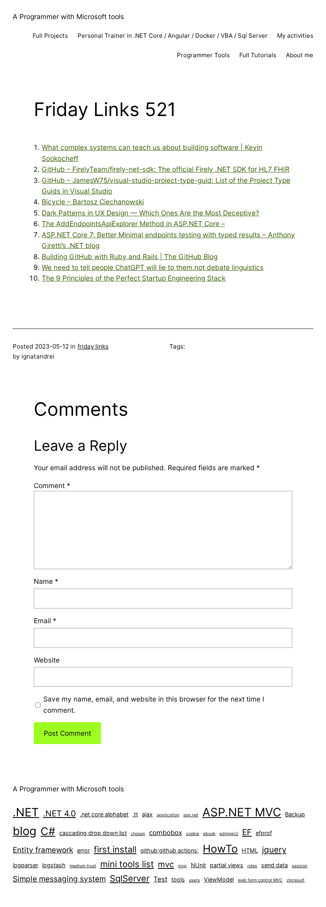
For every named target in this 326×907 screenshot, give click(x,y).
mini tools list (127, 864)
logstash (54, 865)
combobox (165, 833)
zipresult (296, 880)
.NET (26, 812)
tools (178, 879)
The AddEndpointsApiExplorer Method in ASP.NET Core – (133, 223)
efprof (264, 832)
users (194, 880)
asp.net (190, 815)
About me (299, 55)
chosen (138, 833)
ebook (209, 833)
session (299, 865)
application (168, 815)
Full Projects (50, 35)
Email (45, 620)
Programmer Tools (203, 55)
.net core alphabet (104, 814)
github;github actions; (169, 850)
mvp (182, 865)
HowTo (220, 848)
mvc (166, 864)
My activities (295, 35)
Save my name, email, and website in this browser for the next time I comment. (153, 704)
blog (25, 831)
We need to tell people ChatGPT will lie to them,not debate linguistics (153, 267)
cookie (192, 833)
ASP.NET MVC (241, 812)
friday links (93, 346)
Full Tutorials (257, 55)
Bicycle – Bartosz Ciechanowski (93, 202)
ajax (147, 814)
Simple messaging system (59, 879)
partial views (226, 865)
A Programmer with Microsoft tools (68, 16)
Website (47, 660)
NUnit (198, 865)
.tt (135, 814)
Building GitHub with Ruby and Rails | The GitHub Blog (129, 256)
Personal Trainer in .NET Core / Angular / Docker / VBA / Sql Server (173, 35)
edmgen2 (228, 833)
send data (274, 865)
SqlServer (129, 878)
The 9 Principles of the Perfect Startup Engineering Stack (133, 278)
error (83, 850)
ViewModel (219, 879)
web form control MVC (260, 880)
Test (160, 879)
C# (48, 831)
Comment (52, 485)
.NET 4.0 (59, 813)
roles (252, 865)
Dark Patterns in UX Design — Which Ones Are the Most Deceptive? (150, 213)
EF (247, 832)
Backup (295, 814)
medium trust (83, 865)
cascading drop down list (93, 832)
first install (115, 849)
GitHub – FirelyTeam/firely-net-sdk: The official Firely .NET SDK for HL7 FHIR (165, 169)
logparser (25, 865)
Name (46, 581)
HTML (250, 850)
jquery (274, 850)
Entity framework (43, 850)
